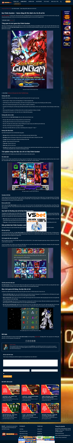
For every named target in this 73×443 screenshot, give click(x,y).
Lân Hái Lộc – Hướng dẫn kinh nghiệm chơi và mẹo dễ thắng (30, 397)
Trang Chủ (16, 1)
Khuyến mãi (39, 1)
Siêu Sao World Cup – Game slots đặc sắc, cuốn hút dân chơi (10, 415)
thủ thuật (46, 1)
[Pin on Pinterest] (32, 341)
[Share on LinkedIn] (35, 341)
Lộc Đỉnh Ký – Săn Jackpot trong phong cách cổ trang (10, 397)
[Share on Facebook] (26, 341)
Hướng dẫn (31, 1)
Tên (4, 368)
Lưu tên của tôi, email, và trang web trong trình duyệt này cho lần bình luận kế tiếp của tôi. (22, 373)
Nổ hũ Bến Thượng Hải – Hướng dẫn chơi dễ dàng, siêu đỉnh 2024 (49, 415)
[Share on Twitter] (28, 341)
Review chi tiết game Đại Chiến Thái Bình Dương (18, 93)
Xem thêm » (12, 20)
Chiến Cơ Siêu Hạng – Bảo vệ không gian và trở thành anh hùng (49, 397)
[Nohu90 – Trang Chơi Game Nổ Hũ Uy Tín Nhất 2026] (7, 2)
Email (32, 368)
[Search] (60, 1)
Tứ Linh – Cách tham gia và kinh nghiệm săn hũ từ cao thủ (29, 415)
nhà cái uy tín (54, 1)
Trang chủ (4, 8)
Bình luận (5, 358)
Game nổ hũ (23, 1)
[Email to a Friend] (30, 341)
